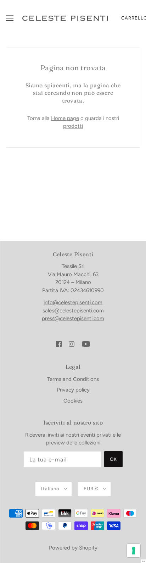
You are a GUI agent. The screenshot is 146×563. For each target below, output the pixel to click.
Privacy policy (73, 390)
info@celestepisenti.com (73, 302)
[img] (58, 344)
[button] (143, 561)
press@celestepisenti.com (73, 318)
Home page (65, 118)
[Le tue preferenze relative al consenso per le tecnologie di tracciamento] (133, 550)
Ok (113, 459)
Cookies (73, 401)
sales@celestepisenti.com (73, 310)
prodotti (73, 126)
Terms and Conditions (73, 379)
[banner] (65, 18)
